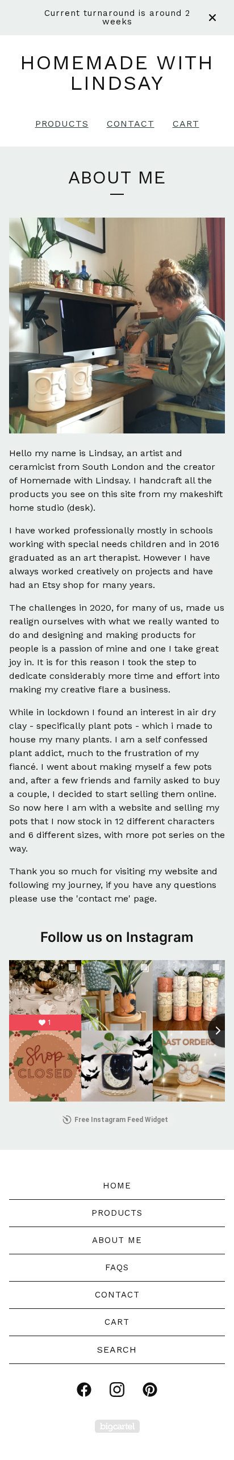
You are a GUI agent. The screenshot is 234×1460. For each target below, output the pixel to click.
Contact (130, 123)
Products (62, 123)
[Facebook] (84, 1389)
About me (117, 1240)
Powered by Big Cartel (117, 1426)
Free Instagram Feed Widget (121, 1120)
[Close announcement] (212, 17)
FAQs (117, 1267)
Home (117, 1185)
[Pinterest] (149, 1389)
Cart (186, 123)
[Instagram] (117, 1389)
